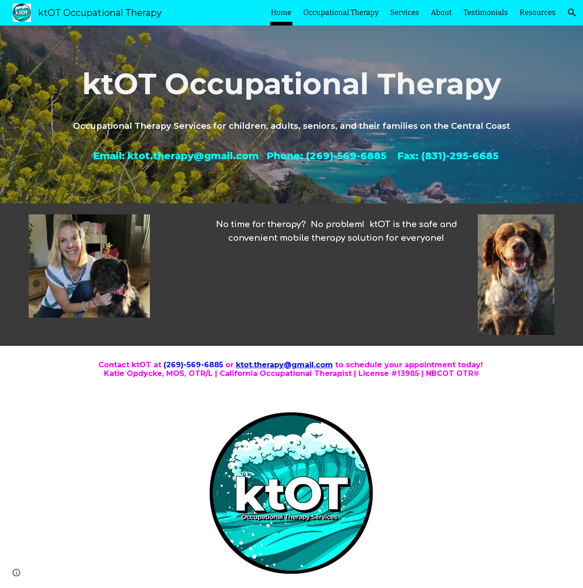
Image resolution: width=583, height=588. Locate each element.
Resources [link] (538, 12)
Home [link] (281, 12)
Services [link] (404, 12)
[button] (572, 13)
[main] (291, 82)
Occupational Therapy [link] (340, 12)
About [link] (441, 12)
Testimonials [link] (486, 12)
